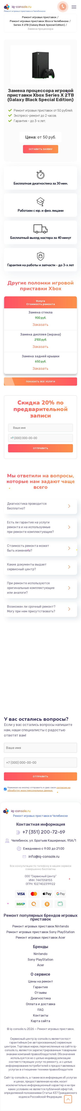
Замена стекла (40, 312)
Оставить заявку (40, 149)
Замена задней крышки (40, 356)
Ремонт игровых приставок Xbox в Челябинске (39, 21)
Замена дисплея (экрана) (40, 334)
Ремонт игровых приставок (39, 17)
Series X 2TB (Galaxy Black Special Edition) (39, 24)
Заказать (40, 325)
